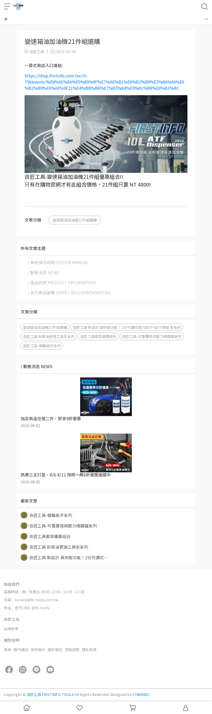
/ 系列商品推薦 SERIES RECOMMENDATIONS (69, 292)
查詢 (7, 649)
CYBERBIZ (141, 694)
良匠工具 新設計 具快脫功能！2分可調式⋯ (65, 557)
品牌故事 (11, 628)
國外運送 (55, 649)
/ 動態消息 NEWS (43, 272)
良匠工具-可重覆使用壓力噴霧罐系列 (151, 336)
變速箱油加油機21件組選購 (75, 220)
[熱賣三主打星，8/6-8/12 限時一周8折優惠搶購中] (106, 453)
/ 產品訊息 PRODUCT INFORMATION (62, 282)
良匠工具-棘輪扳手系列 (42, 345)
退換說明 (72, 649)
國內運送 (21, 649)
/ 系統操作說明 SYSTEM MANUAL (58, 262)
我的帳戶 (38, 649)
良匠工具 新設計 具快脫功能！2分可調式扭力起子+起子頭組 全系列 (127, 327)
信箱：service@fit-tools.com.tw (31, 599)
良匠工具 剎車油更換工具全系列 (48, 336)
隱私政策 (89, 649)
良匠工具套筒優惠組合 (98, 336)
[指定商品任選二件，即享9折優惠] (106, 396)
